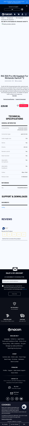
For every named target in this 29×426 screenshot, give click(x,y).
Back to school (14, 361)
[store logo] (7, 14)
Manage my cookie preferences (14, 346)
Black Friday (7, 359)
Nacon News (14, 372)
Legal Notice (20, 339)
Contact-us (13, 339)
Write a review (18, 81)
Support (10, 370)
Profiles (5, 370)
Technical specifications (8, 99)
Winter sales (14, 357)
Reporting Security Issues (14, 348)
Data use (25, 289)
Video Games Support (19, 370)
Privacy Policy (6, 343)
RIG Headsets (19, 18)
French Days (22, 357)
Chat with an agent (16, 388)
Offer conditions (15, 343)
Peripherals (10, 18)
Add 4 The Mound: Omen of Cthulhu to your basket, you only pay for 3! (14, 2)
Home (2, 18)
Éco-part (23, 343)
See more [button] (14, 95)
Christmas (14, 359)
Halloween (21, 359)
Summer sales (6, 357)
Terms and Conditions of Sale (10, 341)
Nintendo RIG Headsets (7, 19)
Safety (3, 207)
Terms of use (22, 341)
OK (12, 9)
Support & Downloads (21, 99)
